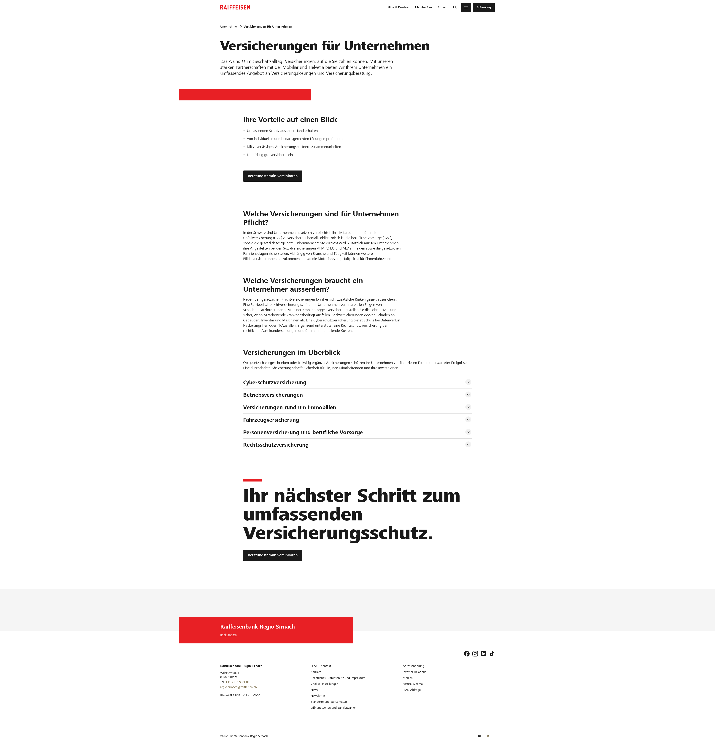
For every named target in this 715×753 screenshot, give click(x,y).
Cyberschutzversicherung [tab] (275, 382)
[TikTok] (492, 653)
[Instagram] (475, 653)
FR (487, 736)
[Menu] (466, 7)
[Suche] (455, 7)
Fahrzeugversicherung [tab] (271, 420)
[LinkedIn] (483, 653)
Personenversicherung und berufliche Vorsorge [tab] (303, 432)
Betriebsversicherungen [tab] (273, 395)
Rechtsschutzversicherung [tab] (276, 445)
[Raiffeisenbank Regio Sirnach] (235, 7)
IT (493, 736)
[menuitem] (398, 7)
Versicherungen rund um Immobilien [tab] (289, 407)
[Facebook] (467, 653)
